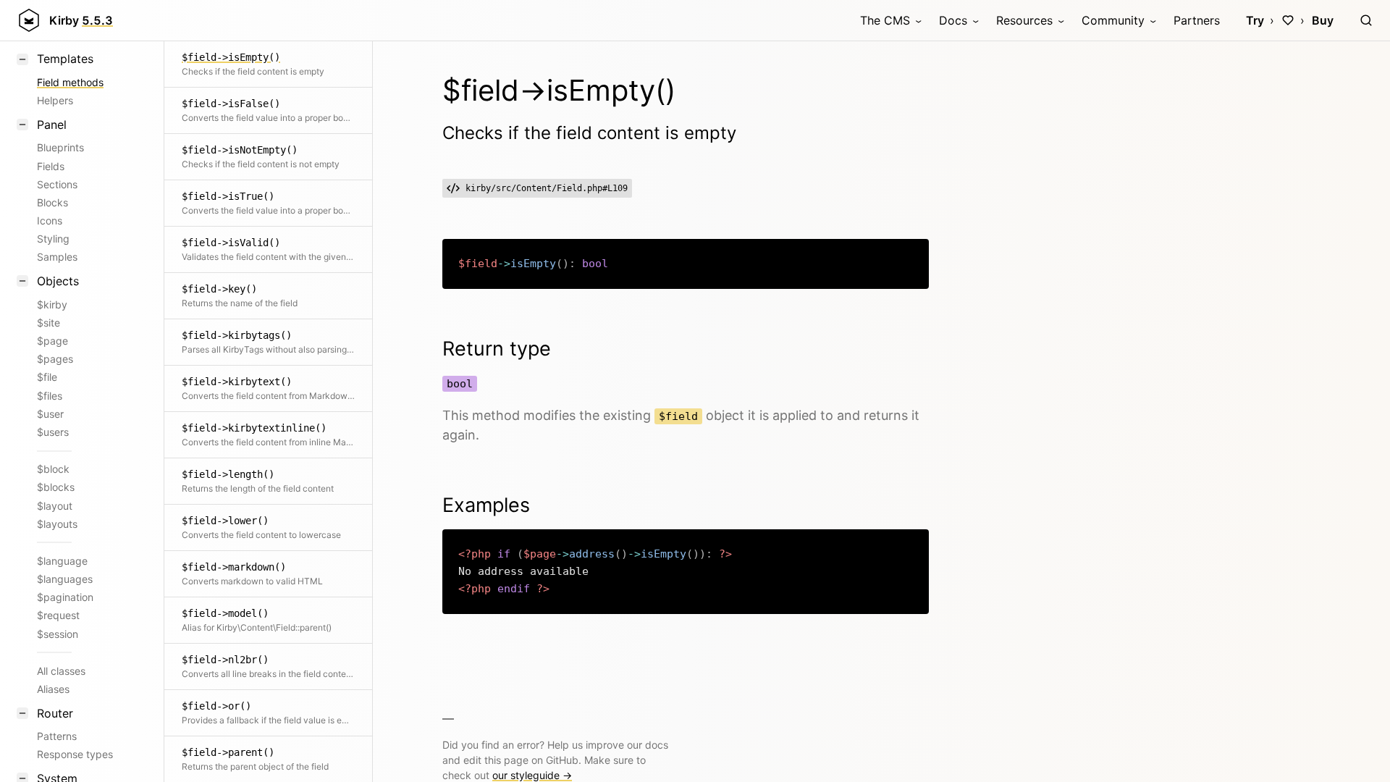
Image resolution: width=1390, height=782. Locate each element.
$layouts (57, 524)
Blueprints (60, 147)
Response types (75, 754)
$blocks (56, 487)
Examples (486, 505)
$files (49, 396)
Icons (49, 220)
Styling (53, 238)
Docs (953, 20)
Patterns (57, 736)
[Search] (1366, 20)
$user (50, 414)
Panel (52, 124)
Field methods (70, 82)
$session (57, 634)
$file (47, 377)
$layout (54, 506)
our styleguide (532, 775)
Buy (1323, 20)
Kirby (81, 20)
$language (62, 561)
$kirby (52, 304)
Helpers (55, 100)
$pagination (65, 597)
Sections (57, 184)
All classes (61, 671)
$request (58, 615)
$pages (55, 359)
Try (1255, 20)
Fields (50, 166)
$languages (65, 579)
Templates (65, 58)
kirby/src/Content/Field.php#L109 (547, 188)
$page (52, 341)
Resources (1024, 20)
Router (55, 713)
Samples (57, 257)
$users (53, 432)
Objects (58, 281)
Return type (496, 349)
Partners (1197, 20)
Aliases (53, 689)
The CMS (885, 20)
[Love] (1288, 20)
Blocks (52, 202)
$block (53, 469)
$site (48, 322)
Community (1113, 20)
